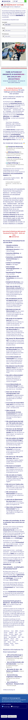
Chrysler (22, 631)
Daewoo (11, 632)
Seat (5, 642)
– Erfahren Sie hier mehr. (15, 671)
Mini (23, 637)
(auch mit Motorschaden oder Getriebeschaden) (12, 605)
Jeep (21, 634)
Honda (5, 634)
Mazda (5, 637)
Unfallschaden (8, 205)
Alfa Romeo (6, 631)
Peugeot (6, 640)
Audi (12, 631)
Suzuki (11, 643)
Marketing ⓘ (16, 706)
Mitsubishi (6, 638)
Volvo (12, 645)
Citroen (5, 632)
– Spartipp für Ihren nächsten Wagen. (14, 677)
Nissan (12, 638)
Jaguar (16, 634)
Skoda (9, 642)
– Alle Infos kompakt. (15, 683)
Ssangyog (6, 643)
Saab (21, 640)
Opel (17, 638)
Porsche (12, 640)
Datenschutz (10, 713)
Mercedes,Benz (12, 637)
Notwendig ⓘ (7, 706)
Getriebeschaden (17, 109)
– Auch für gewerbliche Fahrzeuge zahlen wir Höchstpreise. (14, 657)
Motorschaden (7, 109)
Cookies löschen (12, 716)
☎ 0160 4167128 (14, 236)
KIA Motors (6, 635)
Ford (20, 632)
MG (19, 637)
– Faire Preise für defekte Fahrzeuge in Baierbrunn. (15, 664)
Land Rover (14, 635)
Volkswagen (7, 645)
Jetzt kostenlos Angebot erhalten (12, 178)
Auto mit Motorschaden (12, 544)
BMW (16, 631)
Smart (14, 642)
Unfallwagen (8, 111)
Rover (17, 640)
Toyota (16, 643)
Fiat (16, 632)
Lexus (19, 635)
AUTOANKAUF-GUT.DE (14, 5)
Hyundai (11, 634)
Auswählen (4, 716)
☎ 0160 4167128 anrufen (13, 178)
